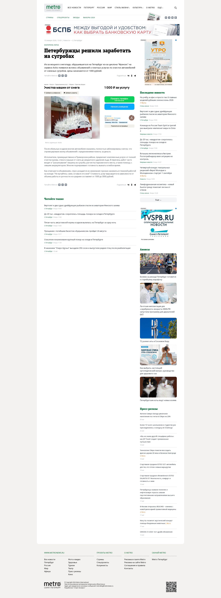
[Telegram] (135, 75)
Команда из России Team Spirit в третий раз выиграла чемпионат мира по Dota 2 (158, 128)
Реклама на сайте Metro (135, 562)
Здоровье (72, 562)
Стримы (49, 17)
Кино (70, 574)
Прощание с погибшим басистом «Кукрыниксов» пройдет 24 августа (75, 231)
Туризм (71, 565)
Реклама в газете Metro (134, 559)
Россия (101, 7)
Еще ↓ (160, 7)
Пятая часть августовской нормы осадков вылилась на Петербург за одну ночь (80, 222)
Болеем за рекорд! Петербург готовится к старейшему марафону (158, 278)
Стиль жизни (144, 106)
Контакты (128, 568)
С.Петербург (77, 40)
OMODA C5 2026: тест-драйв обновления (156, 532)
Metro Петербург (159, 559)
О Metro (150, 7)
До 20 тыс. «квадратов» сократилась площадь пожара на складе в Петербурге (79, 214)
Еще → (158, 200)
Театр (70, 568)
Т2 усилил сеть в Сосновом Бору (154, 341)
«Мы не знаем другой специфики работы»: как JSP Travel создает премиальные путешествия (157, 439)
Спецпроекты (63, 17)
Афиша (47, 571)
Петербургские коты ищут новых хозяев (158, 400)
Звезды (76, 17)
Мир (110, 7)
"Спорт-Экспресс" (79, 588)
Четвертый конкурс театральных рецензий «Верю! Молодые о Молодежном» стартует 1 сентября (156, 170)
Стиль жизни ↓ (122, 7)
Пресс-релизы (74, 571)
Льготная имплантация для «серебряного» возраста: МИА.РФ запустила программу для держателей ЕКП (157, 310)
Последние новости (152, 92)
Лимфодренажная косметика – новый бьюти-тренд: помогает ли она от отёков (157, 187)
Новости (143, 179)
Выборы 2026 (89, 17)
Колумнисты (102, 565)
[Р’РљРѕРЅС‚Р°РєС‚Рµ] (128, 75)
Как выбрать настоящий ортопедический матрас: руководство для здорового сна (157, 371)
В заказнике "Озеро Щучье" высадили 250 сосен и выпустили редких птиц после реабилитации (87, 248)
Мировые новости (146, 134)
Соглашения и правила (134, 565)
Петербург (89, 7)
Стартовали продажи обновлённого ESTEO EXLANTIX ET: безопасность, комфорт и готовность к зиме (157, 478)
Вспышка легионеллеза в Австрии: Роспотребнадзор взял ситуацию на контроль (156, 156)
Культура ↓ (138, 7)
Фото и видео (74, 559)
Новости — (67, 40)
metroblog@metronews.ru (104, 586)
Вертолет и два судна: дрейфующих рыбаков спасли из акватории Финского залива (82, 205)
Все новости (74, 7)
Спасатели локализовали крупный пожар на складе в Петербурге (73, 239)
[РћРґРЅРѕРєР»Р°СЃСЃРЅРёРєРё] (131, 75)
